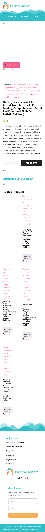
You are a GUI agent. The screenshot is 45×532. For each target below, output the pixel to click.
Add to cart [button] (27, 257)
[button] (22, 18)
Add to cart (31, 163)
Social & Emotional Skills (21, 85)
